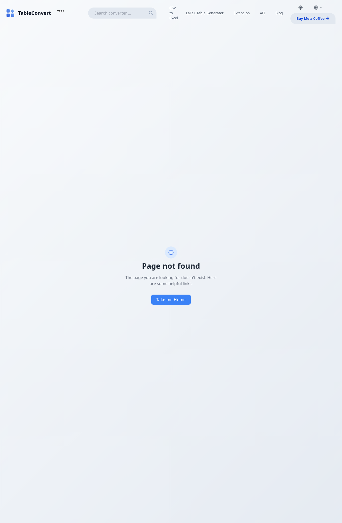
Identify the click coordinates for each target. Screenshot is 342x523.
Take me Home (171, 299)
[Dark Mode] (300, 7)
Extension (242, 13)
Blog (279, 13)
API (262, 13)
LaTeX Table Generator (205, 13)
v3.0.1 (60, 10)
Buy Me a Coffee (310, 18)
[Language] (318, 7)
